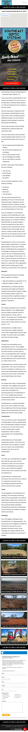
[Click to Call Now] (25, 729)
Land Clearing (7, 726)
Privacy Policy (20, 726)
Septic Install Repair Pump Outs (19, 725)
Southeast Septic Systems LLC (7, 725)
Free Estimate (14, 726)
